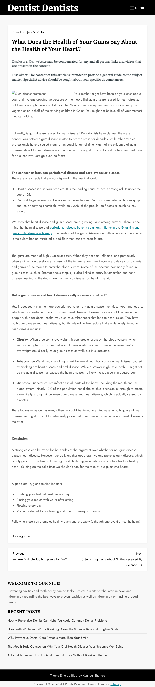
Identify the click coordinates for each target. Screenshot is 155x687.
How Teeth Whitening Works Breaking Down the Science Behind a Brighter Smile (63, 629)
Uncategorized (21, 536)
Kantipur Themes (94, 675)
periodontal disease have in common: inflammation (84, 227)
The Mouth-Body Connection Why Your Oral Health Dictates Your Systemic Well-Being (66, 646)
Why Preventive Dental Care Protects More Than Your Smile (48, 637)
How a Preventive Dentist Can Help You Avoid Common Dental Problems (57, 620)
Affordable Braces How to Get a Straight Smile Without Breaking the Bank (59, 655)
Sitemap (116, 684)
